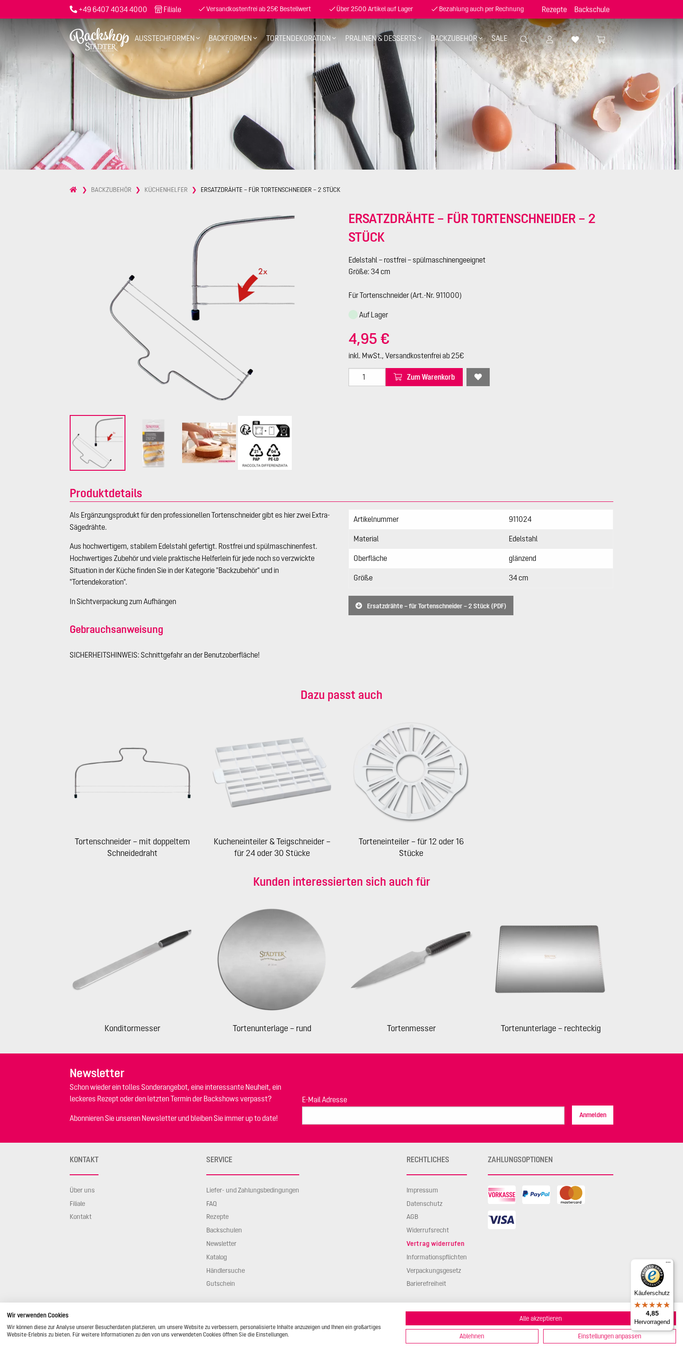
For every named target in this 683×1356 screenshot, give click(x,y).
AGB (412, 1216)
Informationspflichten (437, 1257)
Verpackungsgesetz (434, 1270)
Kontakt (81, 1216)
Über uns (82, 1190)
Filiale (172, 9)
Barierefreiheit (426, 1283)
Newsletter (221, 1243)
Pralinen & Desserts (380, 38)
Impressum (422, 1190)
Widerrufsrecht (428, 1230)
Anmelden (592, 1115)
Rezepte (554, 9)
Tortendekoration (298, 38)
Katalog (216, 1257)
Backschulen (224, 1230)
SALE (499, 38)
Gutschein (220, 1283)
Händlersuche (225, 1270)
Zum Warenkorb (430, 377)
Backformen (230, 38)
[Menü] (668, 1264)
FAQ (211, 1203)
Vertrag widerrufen (435, 1243)
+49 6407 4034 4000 (113, 9)
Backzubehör (454, 38)
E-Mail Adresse (324, 1099)
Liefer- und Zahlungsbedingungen (252, 1190)
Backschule (592, 9)
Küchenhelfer (166, 189)
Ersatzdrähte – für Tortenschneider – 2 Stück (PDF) (436, 605)
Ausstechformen (165, 38)
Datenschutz (425, 1203)
